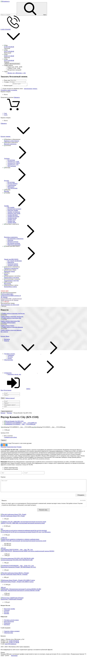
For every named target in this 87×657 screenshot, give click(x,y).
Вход (2, 390)
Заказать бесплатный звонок (12, 63)
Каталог (3, 336)
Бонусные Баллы (9, 621)
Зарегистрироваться (6, 411)
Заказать (3, 440)
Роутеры (6, 612)
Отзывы (19, 447)
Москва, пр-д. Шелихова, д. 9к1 (16, 73)
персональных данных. (30, 88)
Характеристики (11, 447)
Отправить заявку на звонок (9, 90)
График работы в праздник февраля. (11, 330)
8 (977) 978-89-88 (9, 51)
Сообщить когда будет (10, 437)
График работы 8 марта (7, 325)
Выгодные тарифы (9, 608)
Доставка (10, 356)
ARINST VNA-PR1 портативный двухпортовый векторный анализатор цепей (23, 540)
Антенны (7, 610)
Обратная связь (8, 360)
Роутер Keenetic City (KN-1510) (10, 304)
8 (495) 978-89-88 (6, 29)
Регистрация (7, 390)
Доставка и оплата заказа (11, 620)
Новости (6, 340)
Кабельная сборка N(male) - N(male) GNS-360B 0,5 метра (17, 581)
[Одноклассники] (4, 445)
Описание (4, 447)
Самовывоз (10, 355)
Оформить (17, 97)
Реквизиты (7, 623)
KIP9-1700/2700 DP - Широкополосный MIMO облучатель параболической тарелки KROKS (27, 551)
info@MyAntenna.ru (10, 644)
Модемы (6, 613)
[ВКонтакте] (2, 445)
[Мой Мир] (6, 445)
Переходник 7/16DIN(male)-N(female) (11, 599)
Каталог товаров (6, 136)
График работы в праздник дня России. (12, 316)
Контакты (7, 339)
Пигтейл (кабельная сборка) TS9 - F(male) (13, 516)
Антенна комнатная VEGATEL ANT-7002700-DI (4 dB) (17, 560)
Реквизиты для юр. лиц (14, 374)
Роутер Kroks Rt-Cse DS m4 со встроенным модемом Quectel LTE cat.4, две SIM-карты (26, 532)
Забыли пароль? (10, 398)
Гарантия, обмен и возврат (12, 631)
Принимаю (14, 655)
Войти (28, 388)
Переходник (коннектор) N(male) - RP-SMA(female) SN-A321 (18, 567)
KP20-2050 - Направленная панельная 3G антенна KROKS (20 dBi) (20, 590)
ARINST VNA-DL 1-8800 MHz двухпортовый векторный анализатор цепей (23, 523)
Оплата (9, 358)
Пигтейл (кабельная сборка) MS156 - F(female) (14, 574)
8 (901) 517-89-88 (9, 56)
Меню (7, 336)
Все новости (4, 331)
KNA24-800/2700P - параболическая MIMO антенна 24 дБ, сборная (11, 299)
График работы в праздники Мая (10, 321)
